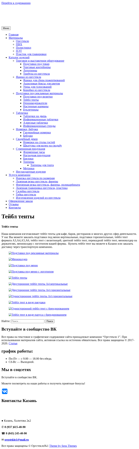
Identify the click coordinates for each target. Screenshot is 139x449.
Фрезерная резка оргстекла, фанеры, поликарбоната (48, 184)
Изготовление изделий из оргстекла (38, 197)
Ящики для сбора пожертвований (44, 80)
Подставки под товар (36, 63)
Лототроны (30, 70)
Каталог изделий (19, 57)
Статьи (13, 343)
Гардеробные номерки (37, 132)
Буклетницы (31, 109)
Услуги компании (19, 174)
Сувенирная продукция (30, 148)
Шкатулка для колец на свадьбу (42, 145)
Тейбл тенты (31, 99)
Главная (13, 34)
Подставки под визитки (38, 96)
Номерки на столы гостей (39, 142)
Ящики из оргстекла (28, 77)
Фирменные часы (34, 152)
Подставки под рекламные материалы (39, 93)
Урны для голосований (37, 86)
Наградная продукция (36, 155)
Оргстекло (22, 41)
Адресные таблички (35, 122)
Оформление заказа (21, 201)
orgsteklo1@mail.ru (17, 439)
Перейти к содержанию (16, 3)
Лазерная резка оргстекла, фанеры (37, 181)
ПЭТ (19, 50)
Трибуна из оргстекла (36, 73)
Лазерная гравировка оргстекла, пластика (42, 188)
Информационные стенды (39, 125)
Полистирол (23, 47)
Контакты (15, 207)
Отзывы (14, 204)
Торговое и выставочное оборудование (40, 60)
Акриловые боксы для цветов (41, 83)
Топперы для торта (42, 165)
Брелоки (28, 158)
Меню (6, 28)
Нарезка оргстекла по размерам (35, 178)
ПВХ (19, 44)
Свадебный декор (27, 139)
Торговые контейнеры (37, 67)
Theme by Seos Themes (63, 445)
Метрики (28, 168)
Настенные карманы (36, 106)
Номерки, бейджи (27, 129)
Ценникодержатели (35, 103)
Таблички (22, 112)
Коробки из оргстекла (36, 90)
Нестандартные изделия (31, 171)
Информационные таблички (40, 119)
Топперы (28, 161)
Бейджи (28, 135)
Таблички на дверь (35, 116)
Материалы (16, 37)
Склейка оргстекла (27, 191)
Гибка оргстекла (26, 194)
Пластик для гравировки (31, 54)
